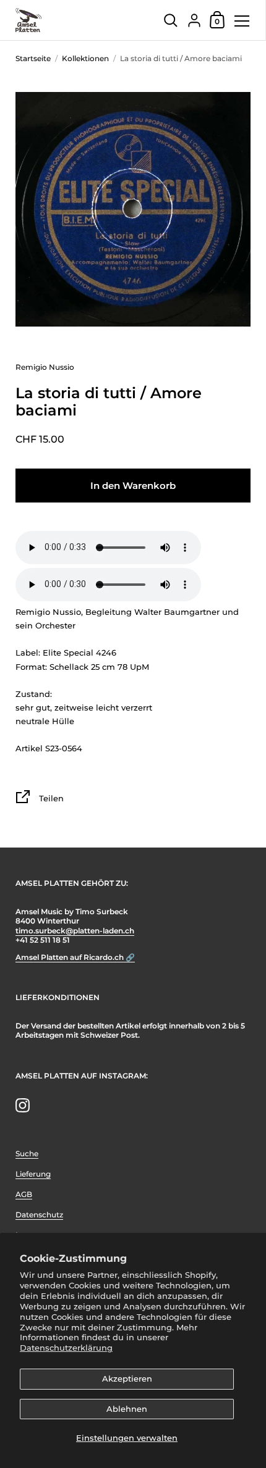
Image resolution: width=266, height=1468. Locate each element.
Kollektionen (85, 58)
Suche (26, 1153)
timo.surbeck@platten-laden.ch (74, 930)
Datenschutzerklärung (66, 1348)
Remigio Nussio (44, 367)
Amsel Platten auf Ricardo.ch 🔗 (75, 957)
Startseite (33, 58)
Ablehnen (126, 1409)
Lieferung (33, 1173)
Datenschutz (39, 1214)
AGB (23, 1194)
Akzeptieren (127, 1378)
